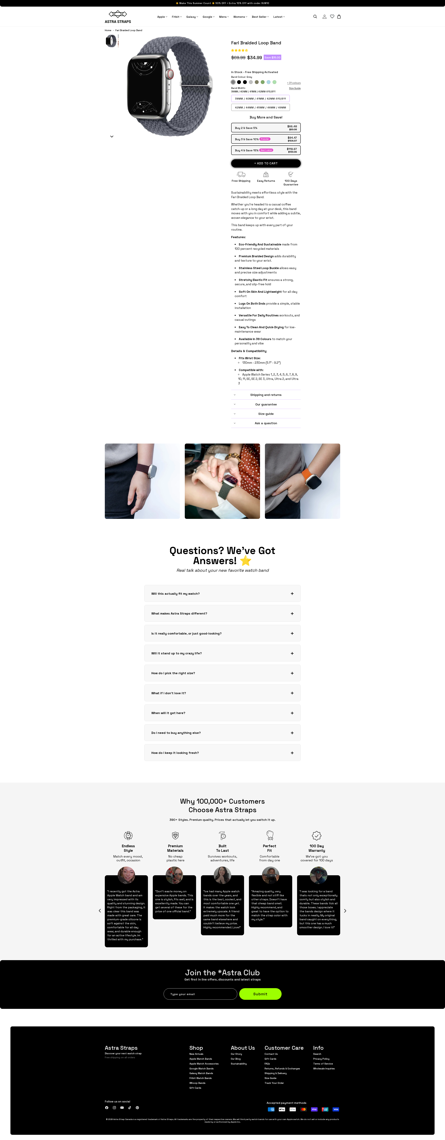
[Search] (315, 16)
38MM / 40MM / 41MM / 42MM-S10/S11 (260, 98)
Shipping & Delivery (276, 1073)
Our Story (236, 1053)
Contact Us (271, 1053)
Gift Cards (195, 1087)
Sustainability (239, 1063)
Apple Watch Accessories (204, 1063)
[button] (240, 50)
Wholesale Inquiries (324, 1068)
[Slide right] (345, 911)
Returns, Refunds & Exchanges (282, 1068)
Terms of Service (323, 1063)
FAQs (267, 1063)
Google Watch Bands (201, 1068)
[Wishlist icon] (332, 16)
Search (317, 1053)
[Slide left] (100, 911)
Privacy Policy (321, 1058)
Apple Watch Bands (200, 1058)
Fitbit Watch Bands (200, 1078)
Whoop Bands (197, 1083)
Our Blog (236, 1058)
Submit (260, 993)
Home (108, 30)
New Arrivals (196, 1053)
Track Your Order (274, 1083)
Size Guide (295, 88)
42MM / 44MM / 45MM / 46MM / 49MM (260, 107)
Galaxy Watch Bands (201, 1073)
